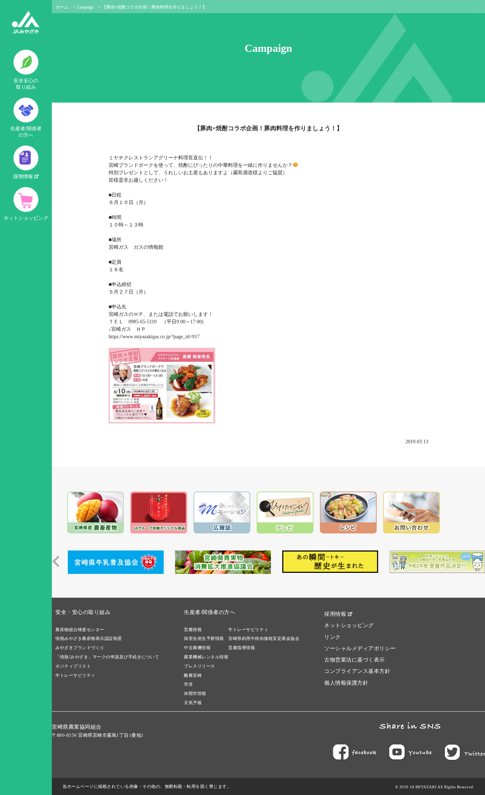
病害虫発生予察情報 (204, 638)
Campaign (85, 7)
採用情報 (23, 176)
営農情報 (193, 629)
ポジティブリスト (73, 666)
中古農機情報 (197, 647)
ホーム (62, 7)
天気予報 (193, 702)
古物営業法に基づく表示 (354, 660)
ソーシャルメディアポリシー (360, 648)
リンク (332, 637)
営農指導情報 (241, 647)
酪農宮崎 (193, 675)
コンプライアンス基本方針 (357, 671)
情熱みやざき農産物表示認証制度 (88, 638)
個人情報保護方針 (346, 683)
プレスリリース (199, 666)
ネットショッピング (26, 218)
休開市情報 (195, 693)
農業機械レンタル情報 (206, 656)
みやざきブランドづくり (79, 647)
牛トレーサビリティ (75, 675)
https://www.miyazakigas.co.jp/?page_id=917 (154, 336)
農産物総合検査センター (79, 629)
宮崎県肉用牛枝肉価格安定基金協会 (263, 638)
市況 (188, 684)
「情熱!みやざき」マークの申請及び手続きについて (107, 656)
